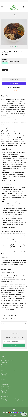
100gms (5, 70)
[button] (12, 46)
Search (3, 354)
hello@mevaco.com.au (7, 382)
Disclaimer (4, 362)
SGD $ (13, 409)
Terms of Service (5, 364)
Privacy (3, 358)
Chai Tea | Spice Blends (15, 14)
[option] (14, 32)
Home (8, 14)
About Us (3, 356)
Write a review (18, 319)
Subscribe (13, 345)
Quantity (4, 74)
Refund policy (4, 367)
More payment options (14, 87)
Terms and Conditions (7, 360)
